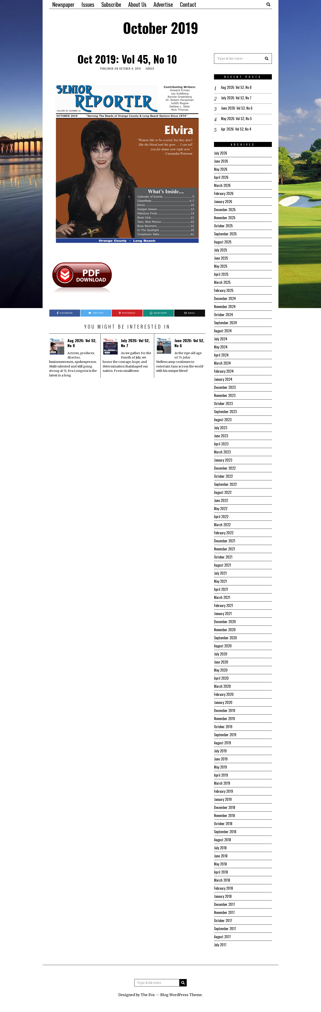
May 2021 (220, 581)
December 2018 (224, 807)
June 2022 (221, 500)
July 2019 (220, 750)
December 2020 (225, 621)
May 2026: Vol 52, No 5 (236, 118)
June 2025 (221, 258)
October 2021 (223, 557)
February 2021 (223, 605)
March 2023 (222, 452)
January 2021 (223, 613)
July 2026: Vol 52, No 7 (135, 343)
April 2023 (221, 444)
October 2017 (223, 920)
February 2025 (223, 290)
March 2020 (222, 686)
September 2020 (225, 637)
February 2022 (223, 532)
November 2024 (225, 306)
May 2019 (220, 767)
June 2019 (221, 759)
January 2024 (223, 379)
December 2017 (224, 904)
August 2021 (222, 565)
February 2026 (223, 193)
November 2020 (225, 629)
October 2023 (223, 403)
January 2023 (223, 460)
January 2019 (223, 799)
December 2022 (225, 468)
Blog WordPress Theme (181, 995)
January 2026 (223, 201)
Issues (87, 4)
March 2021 (222, 597)
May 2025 (220, 266)
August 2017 (222, 936)
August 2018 (222, 839)
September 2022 (225, 484)
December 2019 (224, 710)
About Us (137, 4)
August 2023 (222, 419)
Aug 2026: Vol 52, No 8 (81, 343)
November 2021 (224, 549)
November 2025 (224, 217)
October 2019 (223, 726)
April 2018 (221, 872)
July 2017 (220, 944)
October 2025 (223, 225)
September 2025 (225, 233)
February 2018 (223, 888)
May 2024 (221, 347)
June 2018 (221, 856)
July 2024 (220, 338)
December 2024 (225, 298)
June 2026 (221, 161)
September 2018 (225, 831)
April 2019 (221, 775)
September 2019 (225, 734)
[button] (266, 58)
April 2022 (221, 516)
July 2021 (220, 573)
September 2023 (225, 411)
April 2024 (221, 355)
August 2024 (223, 330)
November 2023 (224, 395)
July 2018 (220, 847)
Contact (188, 4)
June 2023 (221, 435)
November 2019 (224, 718)
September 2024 (225, 322)
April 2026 (221, 177)
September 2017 (225, 928)
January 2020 (223, 702)
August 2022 (222, 492)
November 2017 (224, 912)
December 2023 (225, 387)
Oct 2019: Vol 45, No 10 (127, 59)
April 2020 (221, 678)
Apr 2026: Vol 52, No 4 (236, 129)
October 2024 (223, 314)
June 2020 (221, 662)
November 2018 (224, 815)
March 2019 (222, 783)
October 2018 (223, 823)
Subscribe (111, 4)
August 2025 (222, 242)
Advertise (163, 4)
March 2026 (222, 185)
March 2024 (222, 363)
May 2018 (220, 864)
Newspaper (63, 4)
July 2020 (220, 654)
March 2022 (222, 524)
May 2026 (220, 169)
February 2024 (224, 371)
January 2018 (223, 896)
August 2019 (222, 742)
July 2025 (220, 250)
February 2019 (223, 791)
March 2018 (222, 880)
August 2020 (223, 645)
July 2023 (220, 427)
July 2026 (220, 153)
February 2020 (224, 694)
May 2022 (220, 508)
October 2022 (223, 476)
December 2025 (225, 209)
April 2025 (221, 274)
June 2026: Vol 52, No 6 (189, 343)
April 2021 (221, 589)
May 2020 (221, 670)
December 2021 (224, 540)
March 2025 (222, 282)
